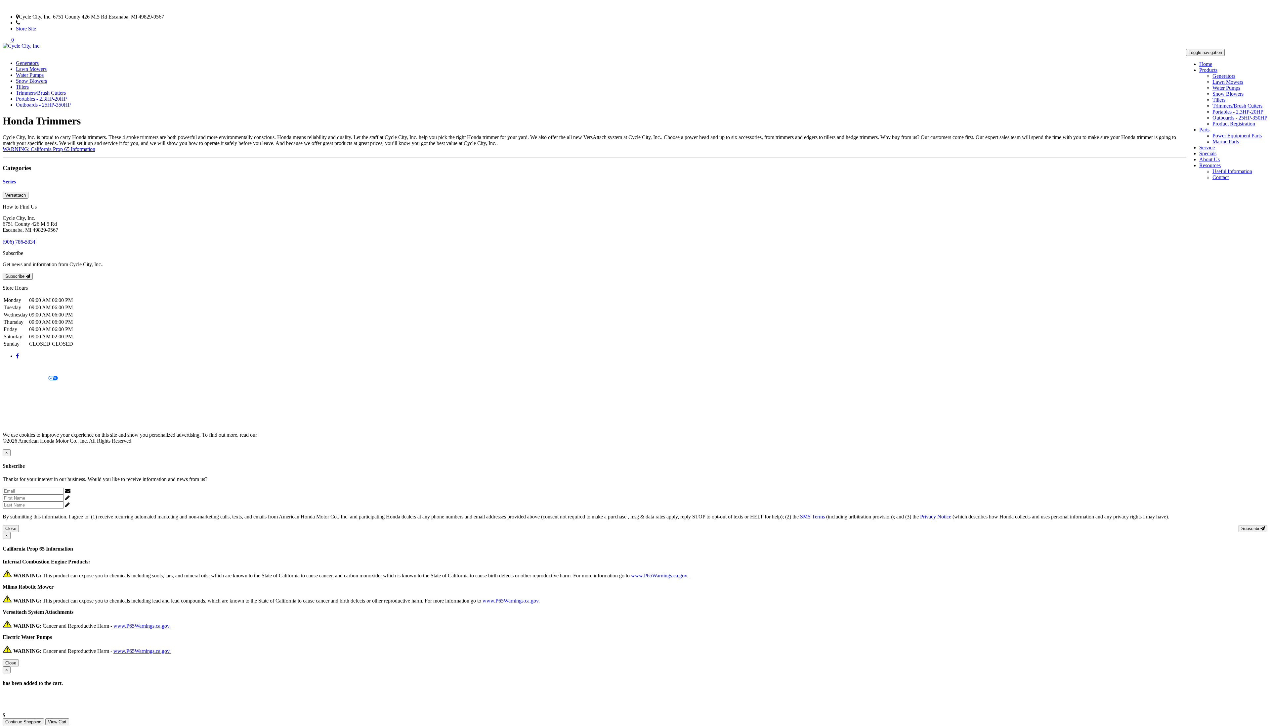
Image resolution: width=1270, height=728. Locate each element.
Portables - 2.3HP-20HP (1237, 112)
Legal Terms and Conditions (32, 390)
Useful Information (1232, 171)
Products (1208, 70)
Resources (1210, 165)
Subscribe (15, 276)
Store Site (26, 28)
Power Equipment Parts (1237, 135)
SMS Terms (15, 401)
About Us (1209, 159)
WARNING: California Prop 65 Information (49, 149)
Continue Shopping (23, 721)
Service (1207, 147)
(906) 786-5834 (36, 22)
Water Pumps (1226, 88)
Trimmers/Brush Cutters (1237, 106)
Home (1205, 64)
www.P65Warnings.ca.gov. (659, 575)
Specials (1207, 153)
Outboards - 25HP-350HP (1239, 118)
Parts (1204, 129)
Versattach (15, 195)
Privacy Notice (18, 367)
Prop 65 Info (16, 412)
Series (9, 181)
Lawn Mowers (1227, 82)
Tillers (1218, 100)
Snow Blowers (1228, 94)
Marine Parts (1225, 141)
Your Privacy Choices (25, 378)
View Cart (57, 721)
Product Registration (1233, 123)
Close (10, 528)
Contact (1220, 177)
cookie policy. (272, 435)
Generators (1223, 76)
